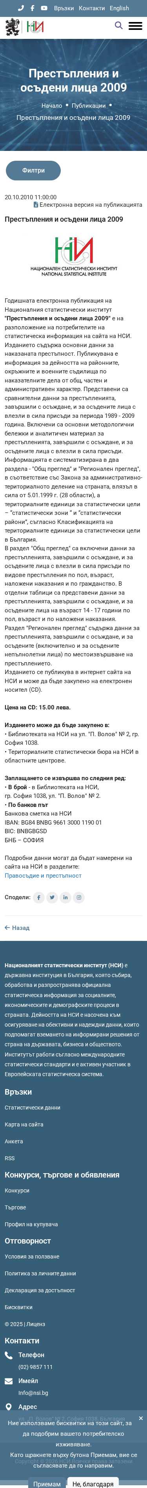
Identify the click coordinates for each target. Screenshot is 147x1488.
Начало (52, 105)
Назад (20, 927)
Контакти (92, 8)
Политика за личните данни (40, 1273)
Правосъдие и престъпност (43, 875)
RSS (10, 1158)
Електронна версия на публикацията (91, 204)
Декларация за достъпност (40, 1290)
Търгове (15, 1207)
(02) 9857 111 (35, 1367)
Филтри (33, 170)
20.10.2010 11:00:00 (30, 197)
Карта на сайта (24, 1124)
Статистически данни (32, 1107)
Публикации (89, 105)
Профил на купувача (31, 1224)
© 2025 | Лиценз (25, 1324)
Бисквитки (19, 1307)
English (119, 8)
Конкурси (17, 1190)
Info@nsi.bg (33, 1393)
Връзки (64, 8)
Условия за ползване (32, 1256)
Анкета (14, 1141)
